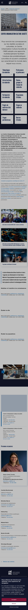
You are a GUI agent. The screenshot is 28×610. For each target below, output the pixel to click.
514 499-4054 (10, 495)
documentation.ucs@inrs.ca (8, 537)
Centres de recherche (14, 8)
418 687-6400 (12, 434)
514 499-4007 (10, 506)
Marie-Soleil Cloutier (9, 474)
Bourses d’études (18, 118)
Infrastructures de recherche (6, 81)
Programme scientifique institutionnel (9, 264)
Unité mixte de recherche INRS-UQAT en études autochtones (13, 224)
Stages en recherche (19, 106)
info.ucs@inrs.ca (10, 422)
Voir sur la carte (6, 424)
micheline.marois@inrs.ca (8, 505)
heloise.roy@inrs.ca (6, 515)
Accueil (2, 8)
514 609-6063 (10, 517)
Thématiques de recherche (6, 71)
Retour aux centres (8, 561)
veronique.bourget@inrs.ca (8, 548)
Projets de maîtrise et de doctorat (6, 107)
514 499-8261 (9, 528)
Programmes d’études (19, 96)
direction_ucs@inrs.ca (9, 481)
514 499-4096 (13, 482)
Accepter (14, 599)
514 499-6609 (10, 549)
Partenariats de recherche (6, 96)
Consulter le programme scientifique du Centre (12, 180)
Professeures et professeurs (20, 71)
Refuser (14, 603)
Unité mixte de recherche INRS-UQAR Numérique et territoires (13, 244)
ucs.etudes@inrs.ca (6, 526)
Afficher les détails (14, 607)
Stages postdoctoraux (6, 118)
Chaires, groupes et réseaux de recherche (19, 83)
